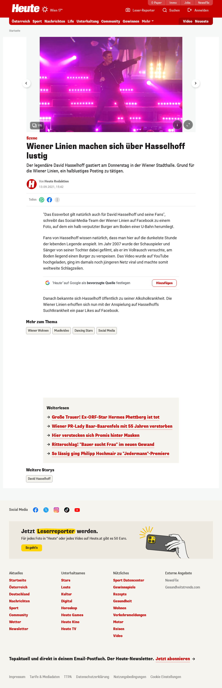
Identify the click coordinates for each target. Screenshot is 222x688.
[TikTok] (66, 509)
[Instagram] (56, 509)
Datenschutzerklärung (92, 677)
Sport (37, 21)
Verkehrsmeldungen (129, 615)
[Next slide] (195, 83)
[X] (46, 509)
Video (187, 21)
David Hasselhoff (39, 479)
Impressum (17, 677)
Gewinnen (131, 21)
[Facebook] (49, 200)
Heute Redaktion (56, 181)
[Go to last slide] (26, 83)
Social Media (106, 331)
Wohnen (119, 608)
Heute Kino (70, 622)
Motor (118, 622)
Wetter (15, 622)
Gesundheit (122, 601)
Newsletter (18, 629)
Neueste (202, 21)
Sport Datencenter (128, 580)
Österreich (21, 21)
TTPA (68, 677)
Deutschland (19, 594)
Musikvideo (61, 331)
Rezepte (120, 594)
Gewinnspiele (124, 587)
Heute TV (68, 629)
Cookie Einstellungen (165, 677)
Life (71, 21)
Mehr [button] (146, 21)
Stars (65, 580)
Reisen (118, 629)
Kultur (66, 594)
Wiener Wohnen (38, 331)
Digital (66, 601)
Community (110, 21)
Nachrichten (19, 601)
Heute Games (72, 615)
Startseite (14, 30)
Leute (65, 587)
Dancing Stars (84, 331)
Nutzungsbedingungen (130, 677)
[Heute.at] (26, 8)
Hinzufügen (164, 283)
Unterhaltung (88, 21)
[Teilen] (57, 199)
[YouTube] (77, 509)
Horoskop (69, 608)
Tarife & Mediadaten (45, 677)
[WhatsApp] (41, 200)
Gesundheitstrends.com (182, 587)
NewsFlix (172, 580)
